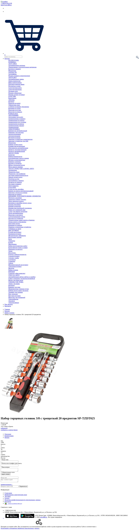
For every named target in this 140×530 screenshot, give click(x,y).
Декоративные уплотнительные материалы (22, 67)
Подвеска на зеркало (15, 182)
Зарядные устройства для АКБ (18, 141)
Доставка (8, 496)
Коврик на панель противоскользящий (20, 191)
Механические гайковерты (17, 235)
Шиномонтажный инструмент (18, 265)
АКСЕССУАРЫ (13, 153)
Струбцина (12, 259)
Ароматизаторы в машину (16, 119)
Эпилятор (11, 301)
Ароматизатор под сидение (17, 122)
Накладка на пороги (15, 194)
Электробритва (13, 299)
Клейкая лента (13, 113)
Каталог (7, 58)
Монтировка (12, 244)
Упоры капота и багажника (17, 222)
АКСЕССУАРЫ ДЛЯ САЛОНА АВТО (21, 168)
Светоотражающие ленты (16, 216)
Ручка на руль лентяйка (16, 189)
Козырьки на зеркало (15, 225)
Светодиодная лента (15, 88)
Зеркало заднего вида (15, 177)
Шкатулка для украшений (16, 297)
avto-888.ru (43, 517)
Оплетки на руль (13, 179)
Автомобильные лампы (16, 79)
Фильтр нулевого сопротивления (19, 76)
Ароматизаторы (13, 127)
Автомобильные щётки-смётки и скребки (21, 277)
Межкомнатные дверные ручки (18, 289)
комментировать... (7, 484)
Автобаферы (12, 74)
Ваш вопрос (5, 467)
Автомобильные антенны (16, 65)
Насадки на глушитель (15, 218)
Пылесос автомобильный (16, 151)
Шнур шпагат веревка (15, 167)
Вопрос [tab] (7, 437)
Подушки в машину (14, 184)
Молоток (11, 268)
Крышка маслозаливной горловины (20, 208)
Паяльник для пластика (16, 132)
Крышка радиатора (14, 206)
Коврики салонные (14, 162)
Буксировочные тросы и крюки (18, 158)
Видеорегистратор (14, 137)
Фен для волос (13, 294)
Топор (10, 251)
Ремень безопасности (15, 156)
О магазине (8, 493)
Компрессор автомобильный (17, 131)
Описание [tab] (8, 434)
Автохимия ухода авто (15, 117)
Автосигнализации (14, 134)
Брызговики (12, 98)
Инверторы (12, 143)
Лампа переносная (14, 81)
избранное (4, 428)
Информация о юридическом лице (16, 495)
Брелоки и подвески (15, 163)
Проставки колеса (14, 223)
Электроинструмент (15, 266)
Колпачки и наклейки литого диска (19, 203)
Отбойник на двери (14, 229)
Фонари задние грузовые (16, 94)
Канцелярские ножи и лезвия (17, 247)
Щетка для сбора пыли (15, 280)
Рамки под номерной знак (16, 210)
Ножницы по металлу (15, 249)
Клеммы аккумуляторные (16, 146)
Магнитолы (12, 70)
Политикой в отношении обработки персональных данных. (20, 528)
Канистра (11, 155)
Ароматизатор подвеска (16, 124)
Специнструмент (14, 256)
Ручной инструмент (14, 232)
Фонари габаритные (15, 93)
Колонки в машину (14, 69)
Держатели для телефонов (16, 174)
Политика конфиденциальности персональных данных (22, 500)
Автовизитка (12, 170)
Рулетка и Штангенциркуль (17, 254)
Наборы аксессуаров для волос (18, 290)
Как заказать (9, 304)
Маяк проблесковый (15, 82)
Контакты (8, 306)
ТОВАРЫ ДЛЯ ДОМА (15, 282)
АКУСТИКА (12, 64)
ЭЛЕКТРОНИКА (14, 129)
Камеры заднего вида (15, 144)
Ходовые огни (13, 91)
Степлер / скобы (13, 258)
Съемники (11, 261)
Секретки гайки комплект (16, 273)
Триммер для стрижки (15, 292)
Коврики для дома (14, 287)
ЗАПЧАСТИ (12, 72)
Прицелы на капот (14, 103)
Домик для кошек (14, 284)
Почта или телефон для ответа (11, 463)
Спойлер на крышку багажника (18, 107)
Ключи (10, 242)
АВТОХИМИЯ (13, 115)
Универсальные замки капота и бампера (21, 220)
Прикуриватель (13, 186)
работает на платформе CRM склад (14, 503)
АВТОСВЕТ (12, 77)
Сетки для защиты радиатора (17, 211)
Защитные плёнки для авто (17, 199)
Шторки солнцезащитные (16, 160)
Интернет (11, 285)
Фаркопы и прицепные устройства (19, 227)
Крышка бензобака (14, 204)
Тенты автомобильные (15, 213)
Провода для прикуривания (17, 149)
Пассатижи (12, 253)
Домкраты (11, 241)
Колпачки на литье (14, 108)
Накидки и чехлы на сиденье (17, 192)
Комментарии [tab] (9, 436)
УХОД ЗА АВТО (14, 275)
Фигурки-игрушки (14, 296)
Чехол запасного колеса (16, 201)
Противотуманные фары (16, 84)
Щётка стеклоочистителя (16, 165)
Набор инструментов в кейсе (17, 246)
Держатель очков (13, 172)
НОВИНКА (12, 62)
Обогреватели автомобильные (18, 148)
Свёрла (10, 263)
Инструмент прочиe (14, 237)
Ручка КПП (12, 187)
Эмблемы (11, 100)
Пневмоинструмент (14, 234)
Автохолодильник (14, 136)
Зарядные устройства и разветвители (20, 139)
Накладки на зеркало (15, 112)
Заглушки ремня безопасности (18, 175)
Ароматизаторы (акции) (16, 125)
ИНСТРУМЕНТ (13, 230)
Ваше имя (4, 459)
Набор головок (13, 270)
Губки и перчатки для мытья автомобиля (21, 278)
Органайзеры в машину (16, 180)
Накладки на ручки (14, 110)
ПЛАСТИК (12, 96)
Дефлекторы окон (14, 105)
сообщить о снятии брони (9, 430)
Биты (10, 239)
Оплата (7, 498)
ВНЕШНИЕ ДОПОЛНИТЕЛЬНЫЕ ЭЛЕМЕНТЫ (24, 196)
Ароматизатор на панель (16, 120)
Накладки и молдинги (15, 215)
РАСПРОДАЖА (13, 60)
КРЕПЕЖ (11, 271)
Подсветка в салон (14, 86)
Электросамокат (13, 302)
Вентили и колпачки (15, 198)
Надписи (11, 101)
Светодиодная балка (15, 89)
